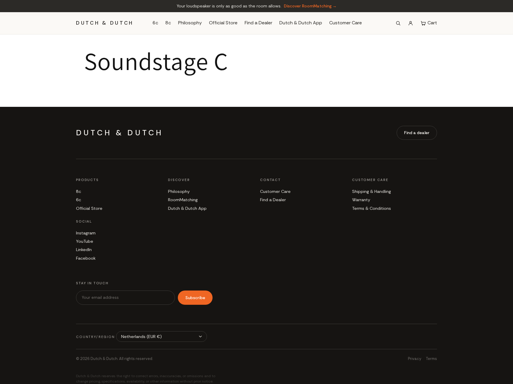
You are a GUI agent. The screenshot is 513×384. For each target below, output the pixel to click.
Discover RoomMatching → (310, 6)
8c (168, 23)
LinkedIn (84, 249)
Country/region (95, 337)
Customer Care (345, 23)
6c (155, 23)
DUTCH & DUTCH (105, 23)
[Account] (410, 23)
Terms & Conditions (371, 208)
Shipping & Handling (371, 191)
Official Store (223, 23)
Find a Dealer (258, 23)
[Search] (398, 23)
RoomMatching (183, 199)
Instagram (86, 233)
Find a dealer (417, 132)
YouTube (84, 241)
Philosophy (190, 23)
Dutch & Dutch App (300, 23)
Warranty (361, 199)
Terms (431, 358)
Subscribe (195, 297)
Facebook (86, 258)
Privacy (414, 358)
